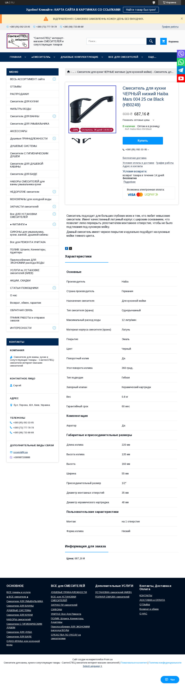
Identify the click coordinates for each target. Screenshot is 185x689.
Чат (172, 679)
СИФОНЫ (56, 609)
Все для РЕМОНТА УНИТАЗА (28, 242)
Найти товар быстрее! (141, 9)
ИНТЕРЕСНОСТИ (20, 327)
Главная (15, 57)
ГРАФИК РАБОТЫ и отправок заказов (27, 319)
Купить (143, 140)
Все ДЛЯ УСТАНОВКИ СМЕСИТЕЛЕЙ (23, 215)
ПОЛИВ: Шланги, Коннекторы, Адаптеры (28, 251)
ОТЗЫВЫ (15, 86)
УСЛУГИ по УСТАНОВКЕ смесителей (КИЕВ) (24, 272)
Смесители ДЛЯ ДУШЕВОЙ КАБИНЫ (26, 165)
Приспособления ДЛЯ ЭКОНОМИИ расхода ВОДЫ (27, 261)
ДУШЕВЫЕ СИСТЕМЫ (23, 145)
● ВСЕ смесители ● (17, 596)
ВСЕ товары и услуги (19, 592)
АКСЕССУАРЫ (18, 131)
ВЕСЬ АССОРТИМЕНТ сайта (27, 79)
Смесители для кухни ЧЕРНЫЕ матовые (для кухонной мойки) (114, 71)
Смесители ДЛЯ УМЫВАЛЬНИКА (29, 123)
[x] (70, 249)
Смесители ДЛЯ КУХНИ (24, 101)
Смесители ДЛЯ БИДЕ (23, 174)
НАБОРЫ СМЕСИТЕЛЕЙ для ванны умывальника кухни (27, 183)
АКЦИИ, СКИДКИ (20, 280)
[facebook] (66, 249)
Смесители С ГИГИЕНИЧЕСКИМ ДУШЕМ (29, 155)
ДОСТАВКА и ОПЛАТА (152, 600)
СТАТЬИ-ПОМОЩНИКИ (24, 287)
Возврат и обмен (149, 609)
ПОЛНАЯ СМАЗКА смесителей (112, 596)
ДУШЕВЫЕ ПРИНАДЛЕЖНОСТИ (69, 592)
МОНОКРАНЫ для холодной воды (30, 199)
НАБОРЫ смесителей (19, 619)
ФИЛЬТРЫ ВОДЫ (20, 108)
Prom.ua (108, 659)
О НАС (143, 613)
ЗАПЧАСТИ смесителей (24, 206)
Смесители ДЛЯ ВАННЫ (24, 116)
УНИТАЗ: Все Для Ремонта (66, 614)
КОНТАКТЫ (145, 595)
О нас (13, 295)
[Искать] (151, 41)
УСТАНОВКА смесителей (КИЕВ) (113, 592)
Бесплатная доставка (134, 158)
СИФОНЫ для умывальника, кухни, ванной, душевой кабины (29, 233)
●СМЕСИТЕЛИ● (40, 57)
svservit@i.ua (20, 452)
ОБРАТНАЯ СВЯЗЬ (21, 310)
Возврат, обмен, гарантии (25, 302)
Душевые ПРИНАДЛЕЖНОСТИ (29, 138)
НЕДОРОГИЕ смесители (24, 191)
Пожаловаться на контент (134, 662)
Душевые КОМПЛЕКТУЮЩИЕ (79, 57)
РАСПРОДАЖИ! (19, 94)
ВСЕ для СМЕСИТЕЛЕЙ (123, 57)
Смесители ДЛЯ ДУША (19, 632)
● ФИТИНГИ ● (18, 224)
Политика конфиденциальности (165, 662)
